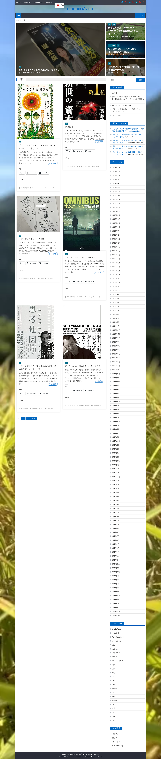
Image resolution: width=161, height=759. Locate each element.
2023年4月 (116, 219)
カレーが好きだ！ (118, 115)
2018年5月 (116, 417)
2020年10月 (116, 334)
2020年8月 (116, 342)
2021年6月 (116, 306)
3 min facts (116, 629)
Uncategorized (118, 637)
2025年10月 (116, 172)
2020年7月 (116, 346)
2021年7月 (116, 302)
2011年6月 (115, 540)
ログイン (115, 734)
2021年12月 (116, 282)
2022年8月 (116, 251)
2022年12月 (116, 235)
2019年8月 (116, 389)
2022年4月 (116, 267)
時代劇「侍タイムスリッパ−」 (122, 105)
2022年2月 (116, 275)
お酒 (113, 645)
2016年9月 (116, 465)
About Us (49, 2)
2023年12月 (116, 195)
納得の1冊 (69, 127)
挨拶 (113, 677)
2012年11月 (115, 473)
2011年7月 (115, 536)
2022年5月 (116, 263)
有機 (113, 684)
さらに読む (53, 163)
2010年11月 (116, 568)
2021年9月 (116, 294)
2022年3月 (116, 271)
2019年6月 (116, 393)
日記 (113, 680)
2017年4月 (116, 441)
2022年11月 (116, 239)
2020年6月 (116, 350)
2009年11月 (116, 615)
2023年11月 (116, 199)
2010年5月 (116, 592)
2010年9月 (116, 576)
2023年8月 (116, 203)
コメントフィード (118, 742)
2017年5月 (116, 437)
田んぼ (114, 700)
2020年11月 (116, 330)
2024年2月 (116, 191)
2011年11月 (115, 520)
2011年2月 (115, 556)
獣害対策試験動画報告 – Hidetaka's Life (128, 130)
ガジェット (116, 649)
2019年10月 (116, 382)
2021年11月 (115, 286)
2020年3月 (116, 362)
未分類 (114, 688)
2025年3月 (116, 175)
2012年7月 (116, 489)
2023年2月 (116, 227)
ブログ (114, 657)
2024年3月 (116, 187)
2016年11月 (116, 457)
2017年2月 (116, 449)
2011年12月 (115, 516)
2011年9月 (115, 528)
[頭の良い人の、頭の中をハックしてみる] (84, 332)
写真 (113, 665)
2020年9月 (116, 338)
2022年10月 (116, 243)
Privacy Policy (38, 2)
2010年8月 (116, 580)
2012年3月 (115, 504)
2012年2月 (115, 508)
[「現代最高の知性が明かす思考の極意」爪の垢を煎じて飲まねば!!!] (38, 332)
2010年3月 (116, 599)
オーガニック (117, 641)
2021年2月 (115, 322)
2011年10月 (116, 524)
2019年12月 (116, 374)
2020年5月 (116, 354)
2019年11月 (116, 378)
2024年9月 (116, 183)
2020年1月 (116, 370)
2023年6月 (116, 211)
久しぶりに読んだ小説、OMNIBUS (80, 257)
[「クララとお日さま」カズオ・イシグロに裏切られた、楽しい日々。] (38, 111)
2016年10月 (116, 461)
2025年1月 (115, 179)
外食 (113, 669)
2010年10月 (116, 572)
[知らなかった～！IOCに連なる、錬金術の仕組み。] (125, 55)
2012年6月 (116, 492)
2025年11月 (116, 168)
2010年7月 (116, 584)
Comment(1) (97, 405)
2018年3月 (116, 425)
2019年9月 (116, 385)
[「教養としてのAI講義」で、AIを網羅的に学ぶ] (125, 73)
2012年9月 (116, 481)
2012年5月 (115, 497)
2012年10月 (116, 477)
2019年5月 (116, 397)
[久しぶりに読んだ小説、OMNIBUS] (84, 223)
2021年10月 (116, 290)
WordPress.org (117, 746)
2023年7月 (116, 207)
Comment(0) (50, 188)
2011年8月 (115, 532)
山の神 (114, 93)
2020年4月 (116, 358)
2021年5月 (115, 310)
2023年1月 (115, 231)
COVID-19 (116, 633)
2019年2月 (116, 409)
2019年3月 (116, 405)
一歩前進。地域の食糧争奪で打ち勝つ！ (126, 129)
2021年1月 (115, 326)
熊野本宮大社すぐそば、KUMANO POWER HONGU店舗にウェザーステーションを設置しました (128, 99)
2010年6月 (116, 588)
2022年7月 (116, 255)
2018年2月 (116, 429)
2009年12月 (116, 611)
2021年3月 (115, 318)
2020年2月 (116, 366)
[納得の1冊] (84, 102)
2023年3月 (116, 223)
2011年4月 (115, 548)
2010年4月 (116, 596)
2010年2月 (116, 604)
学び (113, 673)
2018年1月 (115, 433)
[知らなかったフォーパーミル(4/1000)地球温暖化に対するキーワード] (125, 37)
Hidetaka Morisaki (37, 188)
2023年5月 (116, 215)
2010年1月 (115, 607)
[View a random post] (142, 15)
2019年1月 (115, 413)
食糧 (113, 720)
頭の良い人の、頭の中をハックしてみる (82, 366)
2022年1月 (115, 278)
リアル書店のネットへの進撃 (31, 239)
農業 (113, 712)
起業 (113, 708)
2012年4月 (116, 500)
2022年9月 (116, 247)
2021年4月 (116, 314)
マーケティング (117, 661)
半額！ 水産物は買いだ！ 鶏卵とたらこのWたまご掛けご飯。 (127, 110)
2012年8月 (116, 485)
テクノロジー (117, 653)
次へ (33, 418)
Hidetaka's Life (80, 8)
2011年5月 (115, 544)
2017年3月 (116, 445)
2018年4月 (116, 421)
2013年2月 (115, 469)
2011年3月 (115, 552)
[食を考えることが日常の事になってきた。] (60, 55)
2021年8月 (116, 298)
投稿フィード (117, 738)
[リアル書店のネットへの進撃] (38, 214)
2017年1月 (115, 453)
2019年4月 (116, 401)
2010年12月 (116, 564)
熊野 (113, 696)
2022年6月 (116, 259)
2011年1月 (115, 560)
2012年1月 (115, 512)
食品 (113, 716)
